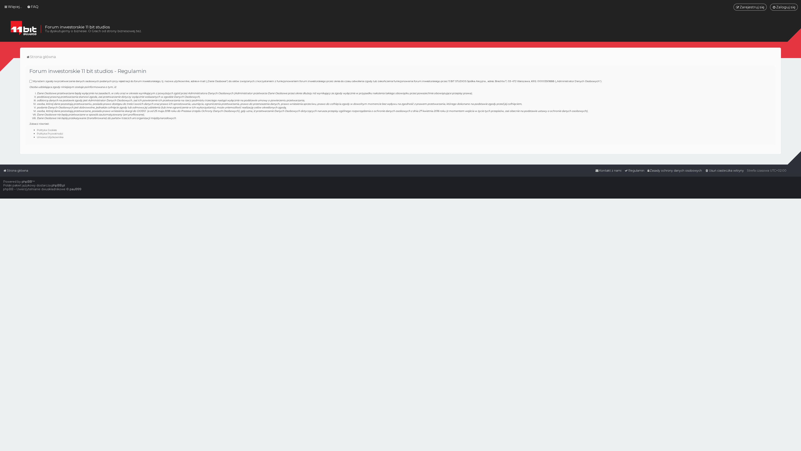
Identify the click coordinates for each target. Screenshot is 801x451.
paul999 (75, 189)
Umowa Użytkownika (50, 137)
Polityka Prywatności (50, 133)
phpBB (27, 182)
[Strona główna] (23, 29)
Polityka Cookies (47, 130)
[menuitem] (32, 7)
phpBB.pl (58, 185)
